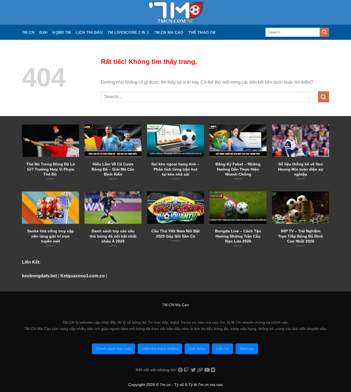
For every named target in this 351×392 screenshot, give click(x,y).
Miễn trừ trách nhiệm (160, 348)
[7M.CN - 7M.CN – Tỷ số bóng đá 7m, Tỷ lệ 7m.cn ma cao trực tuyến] (175, 12)
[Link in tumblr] (213, 370)
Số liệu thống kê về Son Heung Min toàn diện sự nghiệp (300, 169)
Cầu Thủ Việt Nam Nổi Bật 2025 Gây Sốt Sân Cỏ (175, 233)
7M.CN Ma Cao (168, 32)
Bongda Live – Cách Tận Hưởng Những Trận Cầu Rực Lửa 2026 (238, 236)
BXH (43, 32)
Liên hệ (222, 348)
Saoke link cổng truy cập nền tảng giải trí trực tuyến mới (50, 236)
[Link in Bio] (200, 370)
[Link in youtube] (207, 370)
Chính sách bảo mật (113, 348)
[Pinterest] (181, 370)
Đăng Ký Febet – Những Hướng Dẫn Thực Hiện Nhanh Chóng (238, 169)
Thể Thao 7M (202, 32)
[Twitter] (194, 370)
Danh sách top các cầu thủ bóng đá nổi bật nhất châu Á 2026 (113, 236)
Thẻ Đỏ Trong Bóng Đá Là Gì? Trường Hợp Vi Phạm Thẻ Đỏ (50, 169)
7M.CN (28, 32)
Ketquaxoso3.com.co (82, 275)
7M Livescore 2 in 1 (128, 32)
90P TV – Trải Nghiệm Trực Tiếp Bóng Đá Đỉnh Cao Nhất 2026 (300, 236)
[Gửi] (324, 32)
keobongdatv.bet (39, 275)
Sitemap (247, 348)
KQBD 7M (61, 32)
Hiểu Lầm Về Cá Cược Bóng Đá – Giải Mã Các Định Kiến (113, 169)
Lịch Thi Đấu (89, 32)
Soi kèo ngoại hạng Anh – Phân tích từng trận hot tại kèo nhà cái (175, 169)
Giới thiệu (197, 348)
